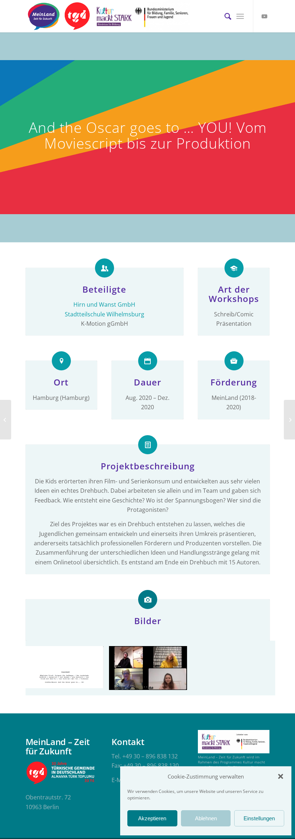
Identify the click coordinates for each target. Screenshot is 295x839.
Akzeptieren (152, 818)
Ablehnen (206, 818)
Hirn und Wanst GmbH (104, 304)
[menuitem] (224, 16)
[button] (280, 776)
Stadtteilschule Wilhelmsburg (104, 314)
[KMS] (112, 16)
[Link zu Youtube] (264, 16)
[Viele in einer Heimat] (289, 419)
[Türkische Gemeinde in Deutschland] (77, 16)
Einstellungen (259, 818)
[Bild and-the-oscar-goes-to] (67, 670)
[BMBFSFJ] (162, 16)
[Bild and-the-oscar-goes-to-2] (150, 670)
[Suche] (224, 16)
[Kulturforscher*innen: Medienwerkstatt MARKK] (5, 419)
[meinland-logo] (44, 16)
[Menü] (240, 16)
